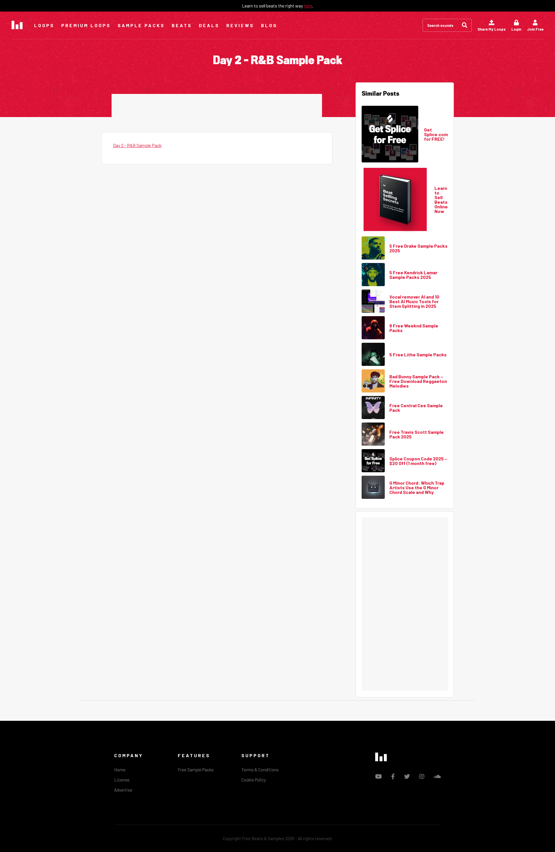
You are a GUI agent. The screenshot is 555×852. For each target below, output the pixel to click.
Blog (269, 25)
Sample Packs (141, 25)
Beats (182, 25)
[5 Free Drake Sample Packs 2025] (373, 248)
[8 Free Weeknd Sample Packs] (373, 328)
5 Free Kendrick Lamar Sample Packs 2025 (413, 274)
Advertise (123, 789)
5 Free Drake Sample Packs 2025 (418, 248)
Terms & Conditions (260, 769)
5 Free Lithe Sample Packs (418, 354)
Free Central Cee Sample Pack (416, 407)
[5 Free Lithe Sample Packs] (373, 354)
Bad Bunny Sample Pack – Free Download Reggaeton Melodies (418, 381)
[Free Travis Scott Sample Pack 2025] (373, 434)
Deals (209, 25)
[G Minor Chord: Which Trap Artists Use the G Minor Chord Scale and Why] (373, 487)
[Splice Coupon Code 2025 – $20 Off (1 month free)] (373, 461)
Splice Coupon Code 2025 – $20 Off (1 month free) (418, 461)
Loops (44, 25)
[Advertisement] (217, 107)
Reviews (240, 25)
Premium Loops (86, 25)
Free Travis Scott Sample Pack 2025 (416, 434)
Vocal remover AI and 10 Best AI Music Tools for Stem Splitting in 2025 (414, 301)
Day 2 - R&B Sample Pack (137, 145)
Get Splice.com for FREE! (436, 134)
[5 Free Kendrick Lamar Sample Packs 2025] (373, 275)
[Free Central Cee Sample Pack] (373, 408)
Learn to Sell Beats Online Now (441, 200)
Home (119, 769)
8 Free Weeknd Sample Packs (413, 328)
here (308, 5)
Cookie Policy (253, 779)
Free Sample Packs (196, 769)
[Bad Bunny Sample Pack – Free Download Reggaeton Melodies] (373, 381)
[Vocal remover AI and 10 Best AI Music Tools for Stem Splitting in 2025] (373, 301)
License (122, 779)
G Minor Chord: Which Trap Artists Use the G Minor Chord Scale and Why (416, 487)
